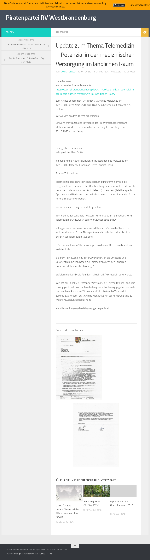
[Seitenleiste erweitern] (145, 32)
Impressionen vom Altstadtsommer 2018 (121, 505)
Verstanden (119, 5)
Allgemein (62, 32)
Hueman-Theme (45, 554)
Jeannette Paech (68, 72)
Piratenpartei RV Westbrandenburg (51, 17)
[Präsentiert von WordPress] (20, 554)
